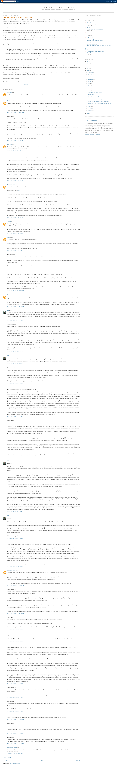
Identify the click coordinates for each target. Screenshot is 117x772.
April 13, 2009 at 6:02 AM (15, 566)
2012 (88, 64)
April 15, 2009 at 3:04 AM (15, 697)
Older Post (78, 760)
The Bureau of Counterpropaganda (95, 51)
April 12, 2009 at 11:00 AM (15, 364)
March (89, 106)
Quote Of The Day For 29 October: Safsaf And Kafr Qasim (99, 45)
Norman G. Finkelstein (92, 49)
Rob (8, 310)
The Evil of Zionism (91, 34)
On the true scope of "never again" (96, 99)
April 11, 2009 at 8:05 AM (15, 217)
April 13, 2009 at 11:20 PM (15, 613)
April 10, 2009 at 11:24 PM (15, 97)
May (89, 88)
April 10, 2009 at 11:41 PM (15, 112)
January (90, 110)
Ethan (8, 237)
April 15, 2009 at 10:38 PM (15, 719)
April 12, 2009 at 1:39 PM (15, 383)
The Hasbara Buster (58, 7)
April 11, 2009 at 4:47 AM (15, 151)
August (90, 81)
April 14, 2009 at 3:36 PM (15, 641)
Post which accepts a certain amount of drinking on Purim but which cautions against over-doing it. (98, 39)
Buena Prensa (90, 22)
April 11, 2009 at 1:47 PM (15, 250)
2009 (88, 70)
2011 (88, 66)
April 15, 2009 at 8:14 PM (15, 711)
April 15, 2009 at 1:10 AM (15, 683)
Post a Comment (7, 757)
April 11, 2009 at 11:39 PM (15, 291)
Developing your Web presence (94, 27)
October (90, 77)
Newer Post (5, 760)
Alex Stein (9, 92)
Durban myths (91, 94)
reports (11, 45)
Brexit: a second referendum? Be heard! (95, 29)
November (90, 74)
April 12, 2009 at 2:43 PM (15, 457)
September (90, 79)
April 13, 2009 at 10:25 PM (15, 585)
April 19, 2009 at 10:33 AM (15, 743)
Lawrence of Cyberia (92, 44)
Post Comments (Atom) (15, 763)
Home (42, 760)
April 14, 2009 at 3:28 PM (15, 629)
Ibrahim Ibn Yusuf (11, 101)
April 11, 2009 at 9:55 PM (15, 268)
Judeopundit (90, 37)
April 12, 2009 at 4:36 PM (15, 538)
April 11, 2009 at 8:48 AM (15, 233)
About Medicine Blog (12, 747)
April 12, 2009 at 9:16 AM (15, 352)
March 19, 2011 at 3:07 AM (15, 754)
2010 (88, 68)
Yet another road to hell (93, 96)
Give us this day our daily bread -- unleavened (98, 101)
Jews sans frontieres (91, 32)
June (89, 86)
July (89, 83)
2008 (88, 113)
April (89, 90)
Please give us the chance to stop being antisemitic (99, 103)
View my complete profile (92, 134)
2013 (88, 61)
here (19, 190)
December (90, 72)
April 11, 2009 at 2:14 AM (15, 140)
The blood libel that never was (95, 92)
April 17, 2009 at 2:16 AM (15, 733)
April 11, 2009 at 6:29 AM (15, 180)
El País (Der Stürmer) (91, 24)
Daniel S (9, 221)
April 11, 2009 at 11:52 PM (15, 306)
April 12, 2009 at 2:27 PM (15, 416)
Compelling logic (90, 52)
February (90, 108)
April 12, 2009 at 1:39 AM (15, 320)
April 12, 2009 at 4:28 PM (15, 512)
